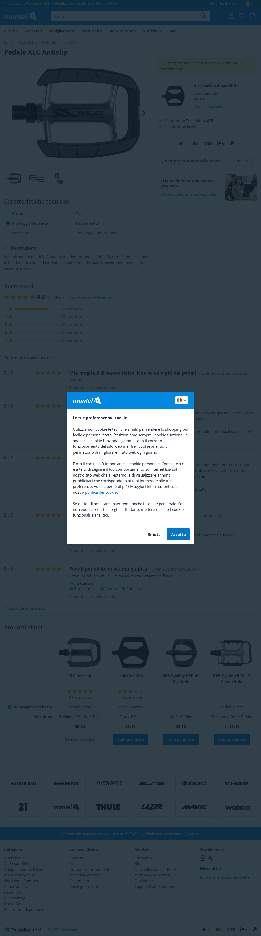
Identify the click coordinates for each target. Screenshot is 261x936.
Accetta (178, 534)
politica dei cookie (101, 492)
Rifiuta (154, 534)
